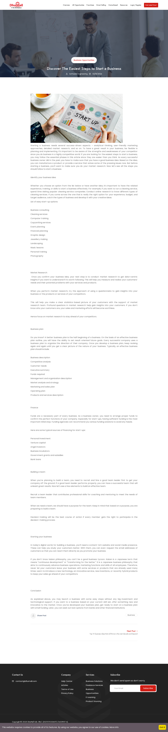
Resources (123, 5)
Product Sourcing (93, 701)
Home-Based (113, 5)
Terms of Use (67, 689)
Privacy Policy (67, 693)
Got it (162, 727)
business (131, 615)
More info (114, 727)
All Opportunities (78, 5)
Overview (66, 5)
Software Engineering (78, 74)
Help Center (66, 681)
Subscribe (148, 688)
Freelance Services (94, 685)
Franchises (90, 5)
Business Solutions (94, 681)
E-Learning (90, 697)
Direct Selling (101, 5)
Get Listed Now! (151, 5)
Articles (64, 685)
